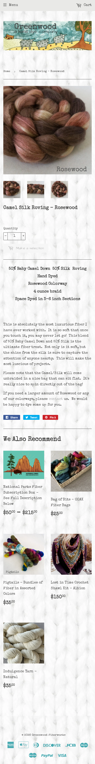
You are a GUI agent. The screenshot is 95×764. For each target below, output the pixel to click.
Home (6, 71)
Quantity (10, 228)
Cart (87, 5)
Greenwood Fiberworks (49, 735)
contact (56, 399)
